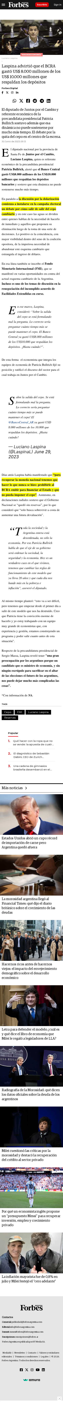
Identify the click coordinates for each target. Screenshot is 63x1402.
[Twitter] (21, 101)
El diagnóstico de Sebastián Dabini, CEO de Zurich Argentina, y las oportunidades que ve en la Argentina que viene (33, 755)
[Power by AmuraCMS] (31, 1380)
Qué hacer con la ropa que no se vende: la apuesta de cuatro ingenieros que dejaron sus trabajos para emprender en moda (33, 742)
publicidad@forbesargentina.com (27, 1322)
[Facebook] (28, 101)
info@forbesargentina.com (22, 1327)
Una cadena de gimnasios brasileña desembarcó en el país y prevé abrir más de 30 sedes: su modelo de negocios (33, 767)
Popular (13, 733)
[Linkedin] (48, 101)
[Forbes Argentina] (18, 4)
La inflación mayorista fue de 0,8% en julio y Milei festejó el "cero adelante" (30, 1279)
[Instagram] (32, 1370)
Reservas (10, 717)
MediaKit (7, 1353)
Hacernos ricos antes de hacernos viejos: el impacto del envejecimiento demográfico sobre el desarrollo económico (29, 971)
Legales (45, 1357)
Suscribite (42, 4)
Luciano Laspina (38, 712)
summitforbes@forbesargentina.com (26, 1332)
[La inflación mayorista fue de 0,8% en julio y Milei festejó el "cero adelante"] (31, 1253)
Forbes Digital (10, 88)
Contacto (32, 1353)
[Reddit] (35, 101)
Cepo (7, 712)
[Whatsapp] (14, 101)
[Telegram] (42, 101)
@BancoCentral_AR (20, 422)
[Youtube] (38, 1370)
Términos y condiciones (26, 1357)
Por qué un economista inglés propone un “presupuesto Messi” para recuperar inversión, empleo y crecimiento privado (31, 1218)
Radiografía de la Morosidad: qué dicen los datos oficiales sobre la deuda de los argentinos (31, 1094)
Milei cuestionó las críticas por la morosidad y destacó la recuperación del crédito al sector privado (29, 1155)
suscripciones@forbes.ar (26, 1337)
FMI (19, 712)
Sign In (57, 4)
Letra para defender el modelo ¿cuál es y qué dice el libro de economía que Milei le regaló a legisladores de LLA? (30, 1034)
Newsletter (19, 1353)
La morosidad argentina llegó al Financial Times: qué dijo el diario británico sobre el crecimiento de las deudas (28, 905)
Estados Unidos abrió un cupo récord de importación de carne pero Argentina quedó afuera (29, 843)
